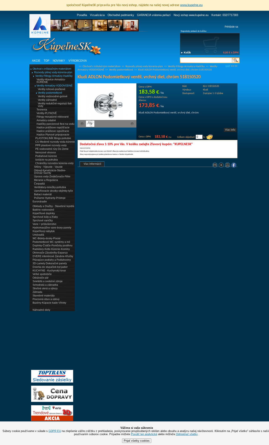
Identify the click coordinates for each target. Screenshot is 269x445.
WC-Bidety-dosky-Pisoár (47, 238)
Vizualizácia (97, 15)
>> (236, 66)
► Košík (186, 52)
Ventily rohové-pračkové (51, 89)
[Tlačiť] (228, 165)
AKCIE (36, 60)
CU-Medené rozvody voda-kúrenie (55, 142)
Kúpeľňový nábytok (44, 231)
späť (227, 66)
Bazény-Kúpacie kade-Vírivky (49, 303)
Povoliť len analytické (144, 434)
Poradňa (82, 15)
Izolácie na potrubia (46, 159)
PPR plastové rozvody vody (51, 145)
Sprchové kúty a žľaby (45, 217)
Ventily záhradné (47, 100)
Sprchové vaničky (43, 220)
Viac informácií (92, 164)
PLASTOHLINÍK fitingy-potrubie (53, 138)
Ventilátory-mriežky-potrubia (50, 187)
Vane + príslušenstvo (44, 224)
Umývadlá (38, 235)
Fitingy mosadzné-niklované (53, 117)
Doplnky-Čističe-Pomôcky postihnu (53, 245)
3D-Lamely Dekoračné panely (50, 263)
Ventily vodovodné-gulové (52, 96)
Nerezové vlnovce (45, 152)
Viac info (230, 130)
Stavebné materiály (44, 295)
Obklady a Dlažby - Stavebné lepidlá (53, 206)
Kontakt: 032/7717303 (224, 15)
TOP (46, 60)
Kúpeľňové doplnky (44, 213)
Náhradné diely (41, 310)
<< (232, 66)
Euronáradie (40, 201)
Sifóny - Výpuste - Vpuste (48, 167)
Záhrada (37, 292)
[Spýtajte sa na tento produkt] (215, 165)
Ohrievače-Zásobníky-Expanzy (50, 252)
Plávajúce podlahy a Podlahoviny (52, 260)
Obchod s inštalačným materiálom (52, 69)
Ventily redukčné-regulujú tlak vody (55, 104)
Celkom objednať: (186, 137)
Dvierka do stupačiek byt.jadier (50, 267)
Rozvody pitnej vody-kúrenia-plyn (53, 72)
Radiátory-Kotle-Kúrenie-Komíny (51, 249)
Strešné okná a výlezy (45, 288)
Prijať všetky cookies (137, 440)
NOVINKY (59, 60)
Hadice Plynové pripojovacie (53, 134)
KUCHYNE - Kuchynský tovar (49, 270)
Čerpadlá (39, 183)
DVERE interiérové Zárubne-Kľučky (53, 256)
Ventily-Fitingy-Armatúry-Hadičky (54, 76)
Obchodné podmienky (121, 15)
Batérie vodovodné (43, 210)
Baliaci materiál (43, 194)
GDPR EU (55, 431)
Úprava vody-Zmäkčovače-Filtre (52, 176)
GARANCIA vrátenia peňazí (154, 15)
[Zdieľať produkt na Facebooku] (234, 165)
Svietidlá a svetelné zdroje (48, 281)
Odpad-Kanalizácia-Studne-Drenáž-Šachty (50, 171)
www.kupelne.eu (191, 5)
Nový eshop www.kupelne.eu (191, 15)
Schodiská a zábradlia (45, 285)
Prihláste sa (231, 26)
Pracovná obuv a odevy (46, 299)
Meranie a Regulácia (46, 180)
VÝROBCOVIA (78, 60)
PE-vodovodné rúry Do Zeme (52, 149)
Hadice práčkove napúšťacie (53, 127)
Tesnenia (42, 109)
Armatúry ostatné (46, 120)
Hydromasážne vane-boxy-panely (52, 227)
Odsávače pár (41, 277)
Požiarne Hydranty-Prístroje (50, 198)
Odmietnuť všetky (187, 434)
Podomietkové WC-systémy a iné (51, 242)
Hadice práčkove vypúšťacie (53, 131)
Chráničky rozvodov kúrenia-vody (54, 163)
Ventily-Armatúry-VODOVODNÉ (55, 85)
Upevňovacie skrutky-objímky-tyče (53, 191)
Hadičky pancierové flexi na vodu (55, 124)
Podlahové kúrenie (46, 156)
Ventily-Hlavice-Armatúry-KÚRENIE (51, 80)
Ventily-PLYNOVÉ (47, 113)
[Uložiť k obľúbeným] (222, 165)
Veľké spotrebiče (42, 274)
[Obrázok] (90, 126)
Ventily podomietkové (50, 93)
